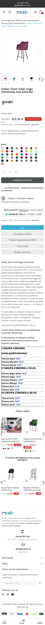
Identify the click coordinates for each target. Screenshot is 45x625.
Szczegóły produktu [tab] (22, 234)
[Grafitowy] (5, 448)
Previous (5, 51)
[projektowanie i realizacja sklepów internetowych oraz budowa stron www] (27, 607)
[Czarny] (3, 448)
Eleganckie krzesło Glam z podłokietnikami (33, 440)
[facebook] (3, 594)
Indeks (4, 113)
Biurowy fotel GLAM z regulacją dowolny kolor (10, 440)
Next (40, 51)
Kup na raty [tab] (22, 246)
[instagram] (8, 594)
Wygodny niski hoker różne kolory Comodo (31, 489)
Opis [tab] (23, 228)
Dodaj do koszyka (22, 180)
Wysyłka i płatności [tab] (22, 252)
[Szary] (6, 448)
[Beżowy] (1, 448)
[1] (40, 583)
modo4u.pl (21, 604)
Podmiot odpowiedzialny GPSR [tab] (22, 240)
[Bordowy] (8, 448)
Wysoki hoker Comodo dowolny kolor (10, 489)
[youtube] (12, 594)
